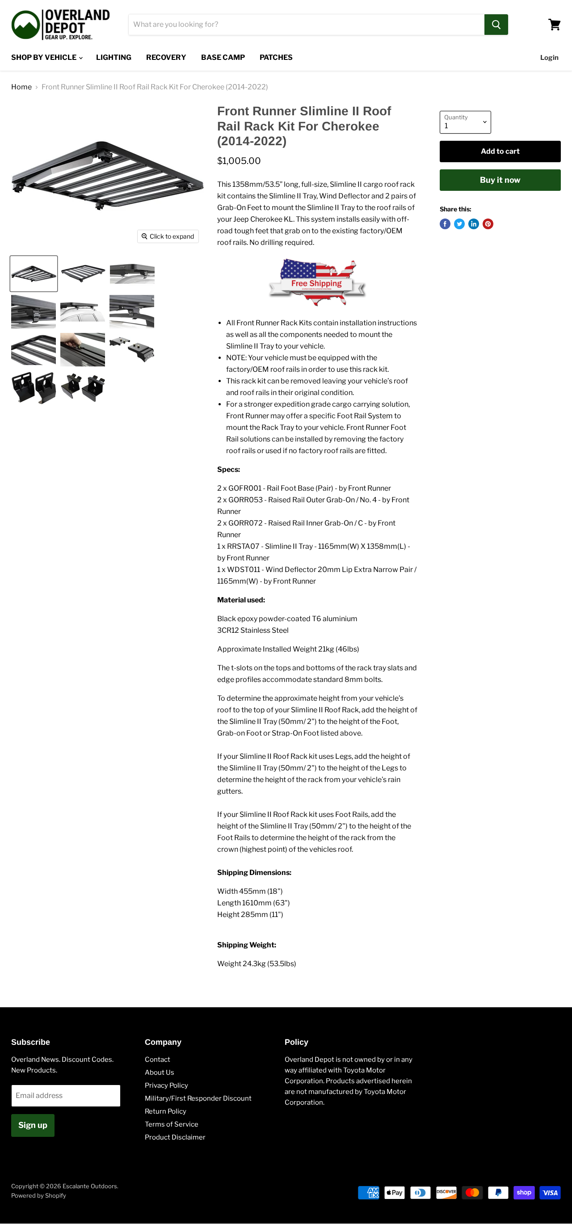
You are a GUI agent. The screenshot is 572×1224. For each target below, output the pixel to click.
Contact (157, 1060)
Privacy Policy (166, 1085)
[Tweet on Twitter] (459, 224)
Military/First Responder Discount (198, 1098)
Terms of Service (171, 1124)
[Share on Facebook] (445, 224)
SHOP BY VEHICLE (44, 57)
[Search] (496, 24)
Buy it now (500, 180)
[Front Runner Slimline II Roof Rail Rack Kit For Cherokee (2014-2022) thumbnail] (33, 273)
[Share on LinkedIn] (473, 224)
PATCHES (276, 57)
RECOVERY (166, 57)
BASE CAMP (223, 57)
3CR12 (228, 630)
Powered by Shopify (38, 1195)
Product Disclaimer (175, 1137)
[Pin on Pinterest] (488, 224)
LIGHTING (113, 57)
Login (549, 58)
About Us (159, 1072)
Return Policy (165, 1111)
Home (21, 87)
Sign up (32, 1125)
